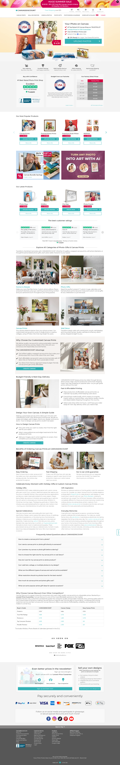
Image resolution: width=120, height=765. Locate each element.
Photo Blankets (88, 496)
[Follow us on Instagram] (54, 719)
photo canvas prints (74, 504)
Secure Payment (38, 737)
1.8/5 (62, 618)
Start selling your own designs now (90, 688)
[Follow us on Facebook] (48, 719)
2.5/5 (62, 621)
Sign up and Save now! (45, 689)
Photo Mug (24, 204)
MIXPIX (54, 737)
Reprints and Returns (39, 735)
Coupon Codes (56, 743)
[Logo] (26, 10)
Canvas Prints (25, 133)
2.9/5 (62, 624)
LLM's (17, 743)
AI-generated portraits (50, 523)
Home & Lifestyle (23, 287)
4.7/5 (40, 618)
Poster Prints (55, 735)
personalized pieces (90, 525)
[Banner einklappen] (118, 2)
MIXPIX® (87, 133)
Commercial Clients (21, 735)
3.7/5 (62, 614)
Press (17, 741)
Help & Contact (38, 732)
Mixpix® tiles (75, 494)
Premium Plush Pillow (70, 133)
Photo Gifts (65, 287)
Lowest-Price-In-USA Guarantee (79, 29)
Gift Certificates (56, 741)
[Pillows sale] (82, 165)
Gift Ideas (18, 737)
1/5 (84, 621)
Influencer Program (75, 735)
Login (35, 744)
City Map (65, 204)
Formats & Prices (38, 738)
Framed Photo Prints (48, 133)
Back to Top (59, 727)
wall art (35, 521)
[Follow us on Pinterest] (66, 719)
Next (106, 131)
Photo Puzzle (88, 204)
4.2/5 (84, 614)
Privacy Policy (37, 743)
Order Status (37, 733)
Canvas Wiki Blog (20, 738)
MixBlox (44, 204)
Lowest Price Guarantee (22, 733)
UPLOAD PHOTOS (92, 139)
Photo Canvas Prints (57, 733)
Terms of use (37, 741)
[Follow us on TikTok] (60, 719)
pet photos (75, 517)
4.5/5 (40, 621)
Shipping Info (37, 740)
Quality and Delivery (21, 740)
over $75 (53, 10)
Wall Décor (65, 328)
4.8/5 (40, 614)
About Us (18, 732)
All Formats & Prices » (97, 105)
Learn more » (69, 105)
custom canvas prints (94, 519)
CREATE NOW (71, 209)
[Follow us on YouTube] (71, 719)
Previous (14, 131)
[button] (27, 68)
